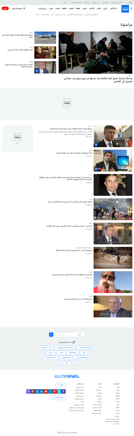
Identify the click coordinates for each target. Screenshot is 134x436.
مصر (90, 199)
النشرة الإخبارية (58, 397)
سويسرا (90, 126)
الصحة (57, 8)
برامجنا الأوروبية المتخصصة (84, 248)
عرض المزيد (80, 384)
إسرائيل (130, 75)
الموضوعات (116, 384)
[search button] (47, 2)
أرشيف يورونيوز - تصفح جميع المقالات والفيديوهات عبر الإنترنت (112, 421)
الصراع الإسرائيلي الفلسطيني (75, 14)
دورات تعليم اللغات (96, 413)
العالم (99, 8)
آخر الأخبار (113, 8)
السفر (84, 8)
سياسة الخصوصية (79, 399)
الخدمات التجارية (79, 390)
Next (78, 8)
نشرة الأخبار (98, 390)
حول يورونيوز (80, 387)
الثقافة (71, 8)
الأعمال (91, 8)
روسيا (31, 47)
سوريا (31, 32)
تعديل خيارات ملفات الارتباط (76, 410)
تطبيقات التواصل (97, 404)
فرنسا (90, 175)
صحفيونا (117, 416)
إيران (52, 14)
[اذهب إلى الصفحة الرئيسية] (125, 9)
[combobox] (57, 2)
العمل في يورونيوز (79, 404)
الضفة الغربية (45, 14)
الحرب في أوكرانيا (60, 14)
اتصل (82, 402)
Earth (64, 8)
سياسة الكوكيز (80, 396)
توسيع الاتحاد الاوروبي (82, 357)
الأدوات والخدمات (96, 407)
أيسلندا (38, 14)
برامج (118, 413)
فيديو (51, 8)
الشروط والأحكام (79, 393)
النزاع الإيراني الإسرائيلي (91, 14)
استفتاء (72, 362)
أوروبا (105, 8)
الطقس (99, 393)
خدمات (99, 384)
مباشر (5, 8)
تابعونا (99, 399)
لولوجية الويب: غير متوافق (77, 407)
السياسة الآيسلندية (50, 357)
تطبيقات (99, 402)
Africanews (97, 410)
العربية (128, 2)
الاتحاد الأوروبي (66, 357)
